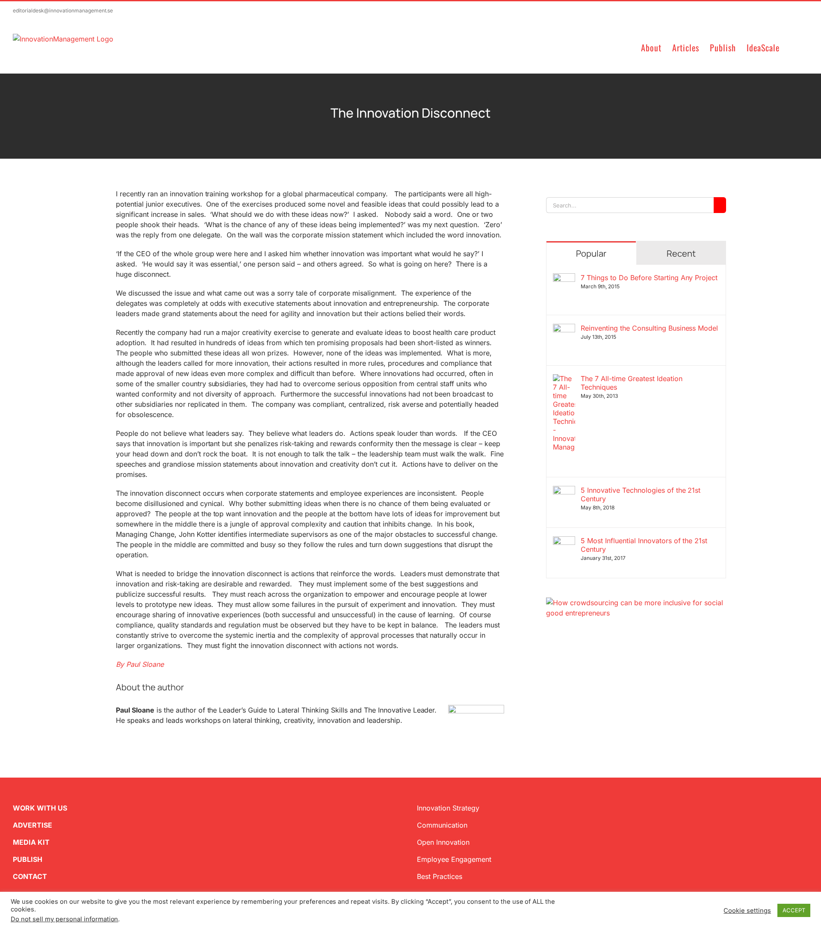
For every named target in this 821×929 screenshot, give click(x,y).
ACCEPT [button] (794, 910)
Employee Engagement (454, 859)
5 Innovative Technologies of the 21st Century (640, 494)
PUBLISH (27, 859)
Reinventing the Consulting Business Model (649, 328)
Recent (681, 253)
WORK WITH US (40, 808)
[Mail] (590, 659)
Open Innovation (443, 842)
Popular (591, 253)
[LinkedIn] (576, 659)
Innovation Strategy (448, 808)
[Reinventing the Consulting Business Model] (564, 329)
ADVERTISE (32, 825)
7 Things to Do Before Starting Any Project (649, 277)
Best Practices (439, 876)
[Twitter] (549, 659)
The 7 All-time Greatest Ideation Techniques (631, 382)
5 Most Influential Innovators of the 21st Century (644, 544)
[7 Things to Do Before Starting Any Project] (564, 278)
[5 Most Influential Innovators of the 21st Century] (564, 541)
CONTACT (30, 876)
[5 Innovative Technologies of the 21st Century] (564, 491)
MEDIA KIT (31, 842)
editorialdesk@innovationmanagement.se (63, 10)
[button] (793, 47)
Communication (442, 825)
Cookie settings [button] (747, 910)
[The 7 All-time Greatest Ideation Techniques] (564, 379)
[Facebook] (563, 659)
